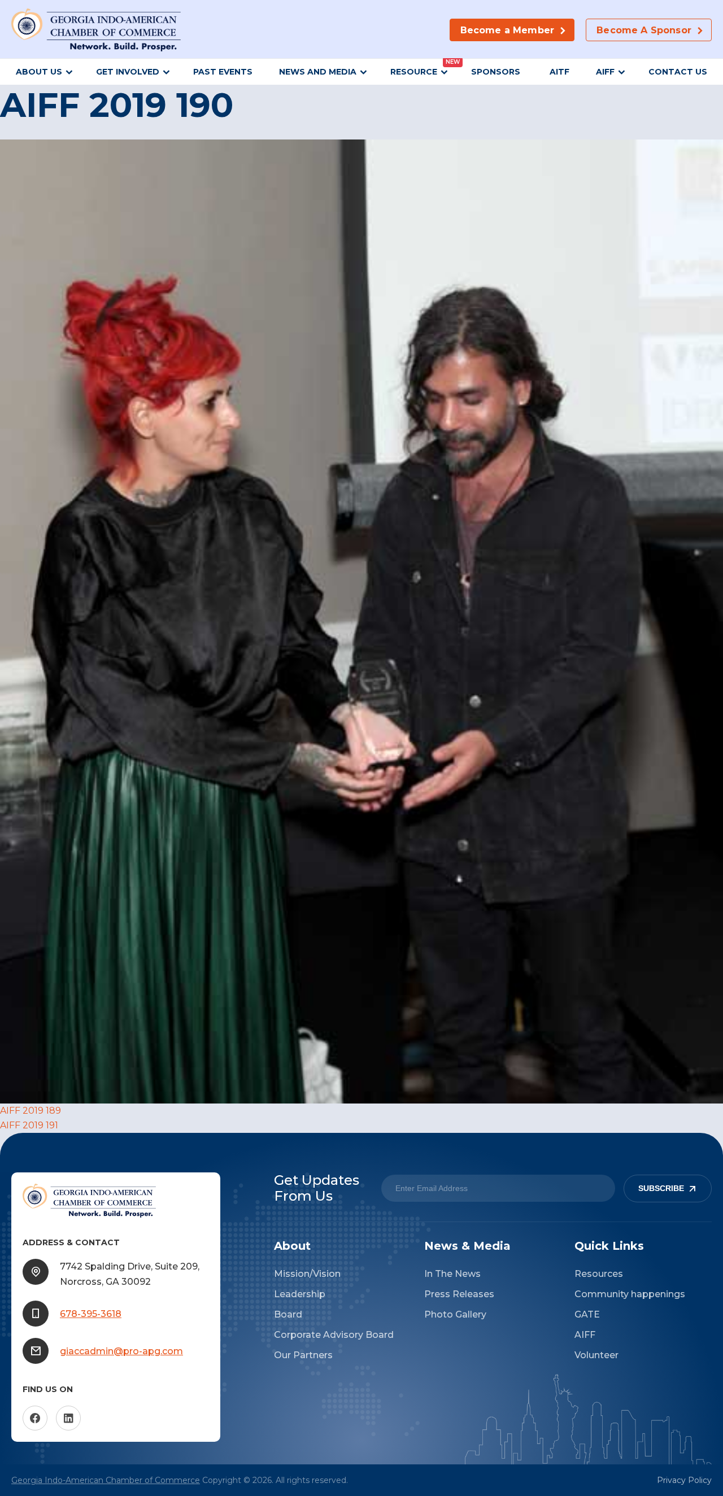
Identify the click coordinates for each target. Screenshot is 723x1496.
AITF (559, 72)
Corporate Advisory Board (334, 1334)
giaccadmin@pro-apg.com (121, 1351)
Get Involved (127, 72)
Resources (598, 1273)
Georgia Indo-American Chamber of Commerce (105, 1480)
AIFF (605, 72)
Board (288, 1314)
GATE (587, 1314)
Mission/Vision (307, 1273)
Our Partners (303, 1355)
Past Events (222, 72)
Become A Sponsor (643, 30)
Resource (413, 72)
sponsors (496, 72)
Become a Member (507, 30)
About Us (39, 72)
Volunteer (596, 1355)
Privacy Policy (684, 1480)
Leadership (299, 1294)
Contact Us (677, 72)
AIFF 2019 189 (30, 1110)
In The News (452, 1273)
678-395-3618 (90, 1314)
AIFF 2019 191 (29, 1125)
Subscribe (661, 1188)
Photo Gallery (455, 1314)
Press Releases (459, 1294)
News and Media (317, 72)
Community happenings (629, 1294)
